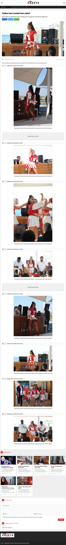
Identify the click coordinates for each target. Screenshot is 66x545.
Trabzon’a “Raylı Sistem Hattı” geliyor (18, 7)
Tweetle (11, 19)
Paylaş (5, 19)
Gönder (17, 19)
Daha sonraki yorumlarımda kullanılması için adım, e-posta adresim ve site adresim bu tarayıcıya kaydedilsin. (22, 517)
